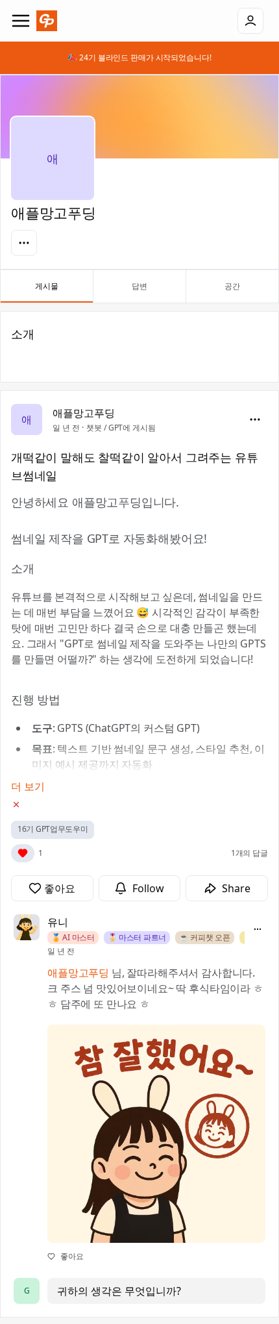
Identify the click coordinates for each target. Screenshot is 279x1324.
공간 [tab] (232, 286)
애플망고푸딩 (84, 413)
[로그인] (250, 21)
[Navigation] (20, 20)
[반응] (22, 853)
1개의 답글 (249, 852)
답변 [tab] (139, 286)
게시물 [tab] (46, 286)
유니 (57, 922)
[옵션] (24, 243)
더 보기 (28, 786)
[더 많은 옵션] (257, 929)
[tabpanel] (139, 814)
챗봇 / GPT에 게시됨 (120, 427)
